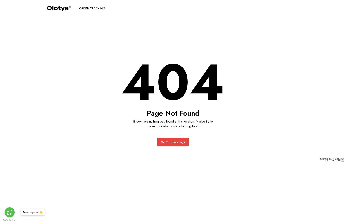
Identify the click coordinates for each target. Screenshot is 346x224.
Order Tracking (92, 8)
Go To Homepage (173, 142)
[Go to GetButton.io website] (9, 220)
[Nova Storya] (59, 8)
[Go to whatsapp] (10, 212)
